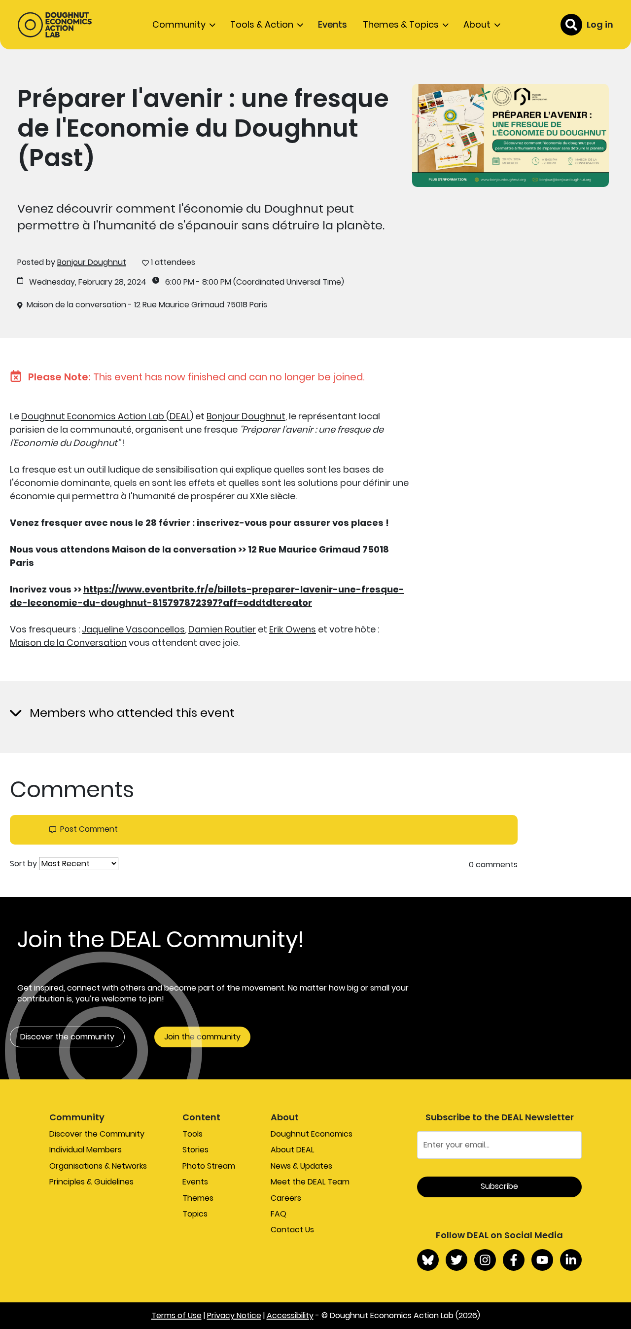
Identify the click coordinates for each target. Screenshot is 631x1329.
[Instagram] (485, 1260)
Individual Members (85, 1149)
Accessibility (290, 1315)
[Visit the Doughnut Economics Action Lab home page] (55, 24)
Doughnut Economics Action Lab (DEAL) (107, 416)
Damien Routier (222, 629)
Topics (195, 1213)
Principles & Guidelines (91, 1181)
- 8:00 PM (213, 282)
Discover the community (67, 1036)
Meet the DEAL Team (310, 1181)
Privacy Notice (234, 1315)
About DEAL (292, 1149)
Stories (195, 1149)
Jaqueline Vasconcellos (133, 629)
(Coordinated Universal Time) (288, 282)
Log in (600, 24)
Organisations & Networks (98, 1166)
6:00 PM (179, 282)
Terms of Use (176, 1315)
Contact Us (292, 1229)
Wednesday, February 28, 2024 (87, 282)
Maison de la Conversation (68, 642)
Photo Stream (208, 1166)
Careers (286, 1198)
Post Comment (89, 829)
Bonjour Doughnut (91, 262)
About (477, 24)
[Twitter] (456, 1260)
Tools (192, 1134)
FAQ (278, 1213)
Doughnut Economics (311, 1134)
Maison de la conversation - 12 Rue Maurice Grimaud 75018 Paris (147, 304)
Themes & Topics (401, 24)
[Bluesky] (428, 1260)
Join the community (202, 1036)
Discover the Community (96, 1134)
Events (332, 24)
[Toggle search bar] (571, 25)
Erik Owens (292, 629)
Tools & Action (261, 24)
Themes (197, 1198)
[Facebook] (514, 1260)
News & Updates (301, 1166)
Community (179, 24)
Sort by (23, 863)
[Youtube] (542, 1260)
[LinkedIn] (571, 1260)
